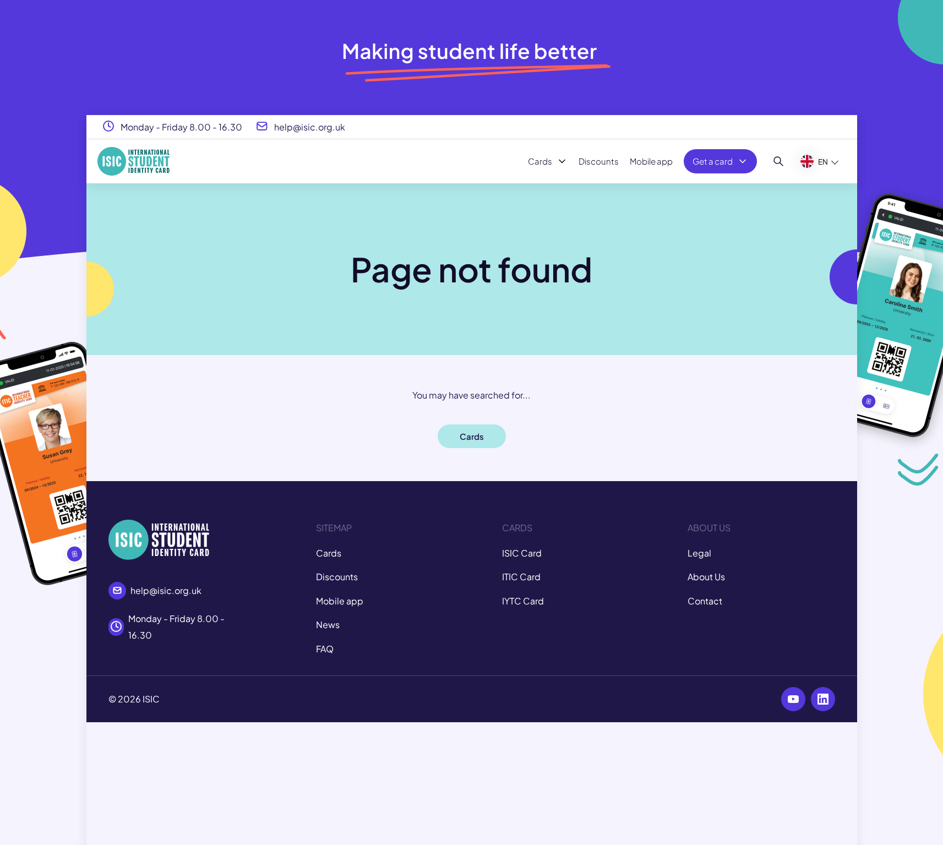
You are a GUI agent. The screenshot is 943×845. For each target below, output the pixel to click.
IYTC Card (523, 601)
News (328, 624)
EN (823, 161)
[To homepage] (133, 161)
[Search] (779, 161)
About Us (706, 576)
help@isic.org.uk (309, 126)
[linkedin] (823, 699)
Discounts (599, 161)
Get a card (713, 161)
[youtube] (793, 699)
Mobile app (651, 161)
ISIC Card (522, 553)
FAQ (325, 649)
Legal (699, 553)
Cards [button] (472, 436)
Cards (540, 161)
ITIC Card (521, 576)
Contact (705, 601)
